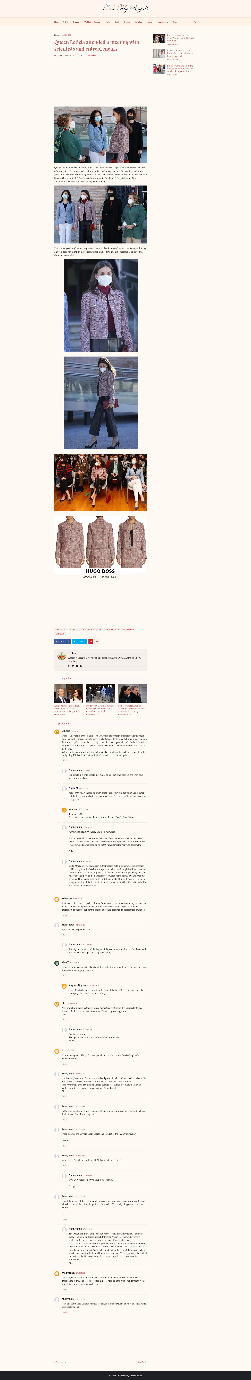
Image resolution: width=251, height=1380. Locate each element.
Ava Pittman (68, 1272)
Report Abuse (136, 1375)
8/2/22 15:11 (80, 925)
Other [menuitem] (175, 22)
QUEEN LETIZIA (77, 629)
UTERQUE (60, 634)
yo (63, 1050)
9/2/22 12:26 (80, 1299)
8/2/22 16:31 (80, 1074)
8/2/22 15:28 (74, 962)
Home (56, 35)
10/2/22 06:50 (88, 1029)
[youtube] (77, 666)
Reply (65, 761)
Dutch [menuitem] (108, 22)
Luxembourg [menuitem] (163, 22)
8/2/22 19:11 (80, 1156)
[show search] (194, 22)
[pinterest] (81, 666)
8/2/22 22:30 (83, 809)
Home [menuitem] (56, 22)
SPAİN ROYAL (129, 629)
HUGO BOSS (66, 35)
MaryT (65, 962)
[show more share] (96, 641)
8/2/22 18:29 (80, 1106)
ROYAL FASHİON (112, 629)
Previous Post (61, 1362)
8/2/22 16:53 (87, 945)
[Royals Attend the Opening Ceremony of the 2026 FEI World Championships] (159, 69)
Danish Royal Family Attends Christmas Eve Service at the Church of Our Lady (100, 708)
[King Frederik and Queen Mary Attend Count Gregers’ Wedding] (159, 38)
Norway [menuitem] (150, 22)
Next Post (141, 1362)
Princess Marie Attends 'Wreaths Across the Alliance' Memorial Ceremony (132, 708)
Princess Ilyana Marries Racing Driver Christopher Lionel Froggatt (180, 53)
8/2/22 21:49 (87, 1175)
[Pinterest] (90, 641)
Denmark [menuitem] (98, 22)
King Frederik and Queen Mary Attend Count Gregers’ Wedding (181, 37)
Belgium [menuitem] (138, 22)
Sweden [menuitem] (76, 22)
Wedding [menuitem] (87, 22)
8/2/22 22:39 (87, 827)
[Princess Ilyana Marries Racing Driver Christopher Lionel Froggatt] (159, 53)
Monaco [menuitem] (127, 22)
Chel (64, 1003)
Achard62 (67, 898)
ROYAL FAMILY (94, 629)
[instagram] (69, 666)
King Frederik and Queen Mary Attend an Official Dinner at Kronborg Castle (67, 708)
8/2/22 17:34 (87, 770)
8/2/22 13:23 (75, 731)
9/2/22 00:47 (94, 985)
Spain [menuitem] (117, 22)
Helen (72, 653)
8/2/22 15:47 (72, 1003)
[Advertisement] (100, 82)
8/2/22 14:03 (77, 899)
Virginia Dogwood (78, 985)
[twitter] (73, 666)
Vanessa (66, 730)
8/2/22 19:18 (83, 788)
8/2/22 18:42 (80, 1129)
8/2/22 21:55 (80, 1196)
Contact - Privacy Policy (119, 1375)
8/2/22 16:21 (70, 1051)
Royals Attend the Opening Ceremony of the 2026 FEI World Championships (180, 68)
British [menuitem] (65, 22)
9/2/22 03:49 (87, 1229)
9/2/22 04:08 (87, 861)
